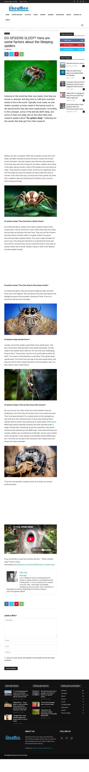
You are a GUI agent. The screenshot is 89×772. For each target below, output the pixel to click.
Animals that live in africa (75, 63)
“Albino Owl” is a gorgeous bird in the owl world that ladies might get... (75, 95)
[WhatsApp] (21, 54)
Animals (12, 30)
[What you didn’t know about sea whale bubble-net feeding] (62, 72)
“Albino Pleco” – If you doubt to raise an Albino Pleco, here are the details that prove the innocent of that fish (20, 706)
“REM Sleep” (51, 422)
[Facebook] (74, 1)
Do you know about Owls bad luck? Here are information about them (74, 107)
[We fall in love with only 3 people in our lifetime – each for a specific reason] (36, 693)
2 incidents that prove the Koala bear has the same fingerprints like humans (75, 84)
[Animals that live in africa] (62, 65)
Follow (80, 45)
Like (82, 40)
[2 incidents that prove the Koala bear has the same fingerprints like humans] (62, 83)
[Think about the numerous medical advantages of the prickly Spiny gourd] (36, 711)
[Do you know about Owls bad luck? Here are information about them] (62, 106)
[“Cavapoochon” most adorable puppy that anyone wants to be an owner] (8, 717)
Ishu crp (8, 49)
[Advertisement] (59, 8)
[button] (82, 25)
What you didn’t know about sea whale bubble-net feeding (74, 73)
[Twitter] (83, 1)
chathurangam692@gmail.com (43, 748)
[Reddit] (80, 1)
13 (83, 66)
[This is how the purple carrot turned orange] (36, 704)
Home (6, 30)
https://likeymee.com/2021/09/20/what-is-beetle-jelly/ (34, 565)
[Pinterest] (77, 1)
